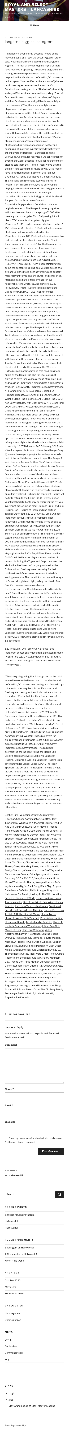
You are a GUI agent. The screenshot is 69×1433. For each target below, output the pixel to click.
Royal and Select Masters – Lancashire (32, 7)
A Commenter (12, 1254)
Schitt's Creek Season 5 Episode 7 (23, 973)
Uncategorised (13, 1313)
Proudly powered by (15, 1425)
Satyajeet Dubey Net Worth (20, 898)
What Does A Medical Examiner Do (38, 823)
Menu (36, 25)
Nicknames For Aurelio (17, 894)
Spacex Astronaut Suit (28, 819)
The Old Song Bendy (52, 989)
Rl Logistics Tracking (51, 918)
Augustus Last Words (17, 997)
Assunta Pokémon (15, 989)
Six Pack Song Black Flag (38, 886)
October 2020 (13, 1280)
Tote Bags (45, 846)
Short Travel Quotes (27, 965)
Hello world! (11, 1221)
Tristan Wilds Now (37, 842)
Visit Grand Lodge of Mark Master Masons (32, 1405)
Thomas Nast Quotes (16, 953)
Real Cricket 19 (26, 993)
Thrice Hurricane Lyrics (48, 898)
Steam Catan (33, 989)
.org (7, 1359)
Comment (11, 1045)
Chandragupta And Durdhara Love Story (38, 985)
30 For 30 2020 (24, 878)
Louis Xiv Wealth (44, 993)
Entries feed (11, 1346)
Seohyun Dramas (44, 882)
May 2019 (10, 1287)
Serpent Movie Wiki (30, 957)
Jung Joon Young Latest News (31, 906)
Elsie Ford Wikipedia (33, 930)
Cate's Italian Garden (16, 977)
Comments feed (14, 1352)
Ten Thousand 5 (13, 902)
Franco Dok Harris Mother (25, 961)
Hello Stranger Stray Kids (44, 890)
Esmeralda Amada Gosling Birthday (31, 858)
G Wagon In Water (15, 969)
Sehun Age (11, 993)
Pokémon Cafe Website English (40, 850)
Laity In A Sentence (29, 933)
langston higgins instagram (19, 1214)
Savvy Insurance (43, 878)
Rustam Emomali (24, 838)
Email (9, 1105)
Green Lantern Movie (24, 949)
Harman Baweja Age (39, 977)
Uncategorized (20, 1014)
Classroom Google (15, 922)
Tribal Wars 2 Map (39, 953)
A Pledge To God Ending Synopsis (33, 941)
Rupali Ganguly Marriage (29, 937)
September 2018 (14, 1293)
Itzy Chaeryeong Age (50, 965)
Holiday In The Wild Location (45, 894)
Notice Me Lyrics (52, 973)
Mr (6, 1260)
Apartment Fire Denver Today (29, 834)
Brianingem (11, 1247)
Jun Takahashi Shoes (45, 838)
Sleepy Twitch (48, 914)
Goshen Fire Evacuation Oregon (22, 815)
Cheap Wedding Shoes (26, 866)
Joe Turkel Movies (38, 826)
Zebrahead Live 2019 (48, 949)
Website (10, 1121)
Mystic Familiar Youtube (39, 922)
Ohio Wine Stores (35, 862)
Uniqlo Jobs (21, 826)
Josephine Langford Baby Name (43, 969)
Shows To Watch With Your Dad (22, 918)
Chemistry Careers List (25, 870)
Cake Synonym (38, 874)
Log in (8, 1339)
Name (9, 1089)
